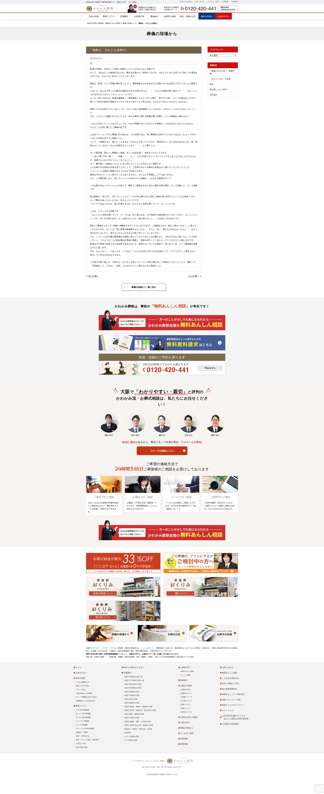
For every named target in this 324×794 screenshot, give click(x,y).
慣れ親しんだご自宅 (218, 89)
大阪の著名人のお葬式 (84, 693)
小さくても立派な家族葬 (85, 728)
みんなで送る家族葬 (83, 717)
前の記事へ (93, 276)
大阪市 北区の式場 (131, 699)
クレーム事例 (185, 675)
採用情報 (225, 1)
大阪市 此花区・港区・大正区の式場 (137, 721)
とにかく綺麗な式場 (131, 736)
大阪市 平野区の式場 (131, 695)
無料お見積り (207, 16)
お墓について (185, 704)
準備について (185, 708)
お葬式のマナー (186, 693)
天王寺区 (104, 648)
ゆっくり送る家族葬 (83, 713)
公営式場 (127, 732)
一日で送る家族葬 (82, 710)
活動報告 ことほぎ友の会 (85, 701)
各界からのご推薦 (187, 671)
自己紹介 (213, 95)
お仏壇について (186, 701)
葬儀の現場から (129, 23)
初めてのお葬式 (186, 1)
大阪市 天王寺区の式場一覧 (134, 680)
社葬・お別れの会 (82, 736)
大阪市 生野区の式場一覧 (133, 677)
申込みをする (210, 368)
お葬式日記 (185, 722)
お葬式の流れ (185, 689)
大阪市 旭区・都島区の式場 (134, 714)
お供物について (186, 697)
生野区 (112, 648)
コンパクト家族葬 (82, 721)
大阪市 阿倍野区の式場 (132, 688)
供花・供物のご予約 (230, 683)
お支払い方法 (81, 743)
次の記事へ (193, 276)
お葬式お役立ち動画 (188, 717)
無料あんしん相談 (229, 673)
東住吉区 (96, 648)
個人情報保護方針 (229, 689)
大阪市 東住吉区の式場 (132, 684)
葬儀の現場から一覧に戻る (144, 287)
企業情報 (234, 1)
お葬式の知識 (170, 16)
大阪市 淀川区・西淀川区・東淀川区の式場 (140, 710)
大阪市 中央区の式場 (131, 718)
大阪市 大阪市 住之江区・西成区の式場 (138, 725)
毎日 (212, 84)
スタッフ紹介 (81, 689)
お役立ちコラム (186, 712)
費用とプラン (109, 16)
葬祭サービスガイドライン (233, 705)
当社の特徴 (94, 16)
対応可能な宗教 (81, 747)
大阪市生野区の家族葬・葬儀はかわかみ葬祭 (103, 23)
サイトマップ (227, 710)
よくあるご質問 (213, 1)
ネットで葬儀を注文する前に (86, 697)
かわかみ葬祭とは (82, 682)
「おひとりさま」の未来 (220, 79)
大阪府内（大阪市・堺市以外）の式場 (138, 729)
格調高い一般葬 (81, 732)
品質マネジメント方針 (231, 700)
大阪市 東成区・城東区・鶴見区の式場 (138, 706)
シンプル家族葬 (81, 725)
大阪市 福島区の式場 (131, 703)
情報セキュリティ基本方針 (233, 694)
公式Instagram (230, 724)
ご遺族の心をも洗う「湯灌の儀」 (222, 72)
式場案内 (124, 16)
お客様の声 (139, 16)
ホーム (78, 667)
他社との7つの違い (83, 686)
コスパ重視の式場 (130, 740)
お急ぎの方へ (223, 16)
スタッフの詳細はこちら (162, 451)
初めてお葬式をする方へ (134, 667)
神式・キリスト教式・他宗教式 (87, 740)
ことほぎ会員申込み (230, 678)
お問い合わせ (200, 1)
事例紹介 (154, 16)
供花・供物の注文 (188, 16)
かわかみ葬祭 (146, 648)
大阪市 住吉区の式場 (131, 691)
